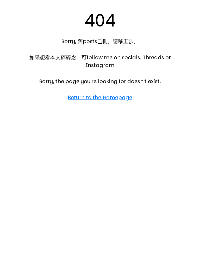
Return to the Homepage (100, 97)
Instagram (100, 65)
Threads (153, 57)
